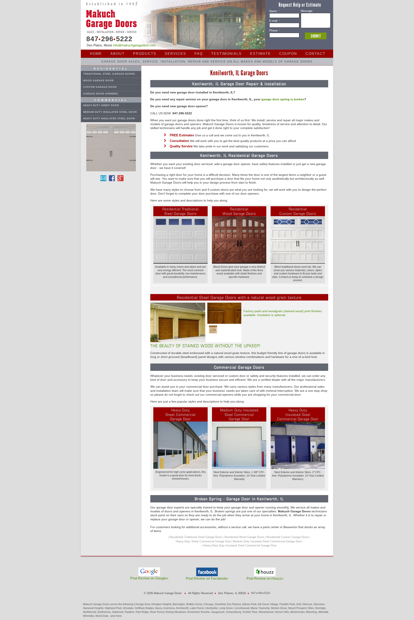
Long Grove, (226, 608)
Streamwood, (267, 612)
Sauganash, (218, 612)
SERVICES (175, 53)
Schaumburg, (234, 612)
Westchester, (298, 612)
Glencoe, (308, 604)
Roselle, (206, 612)
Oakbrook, (118, 612)
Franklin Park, (287, 604)
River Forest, (158, 612)
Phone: (274, 30)
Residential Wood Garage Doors (244, 537)
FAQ (198, 53)
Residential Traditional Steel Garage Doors (196, 537)
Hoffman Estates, (145, 608)
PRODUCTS (144, 53)
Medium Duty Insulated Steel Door (110, 112)
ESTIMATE (260, 53)
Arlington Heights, (162, 604)
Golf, (299, 604)
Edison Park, (250, 604)
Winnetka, (89, 615)
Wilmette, (323, 612)
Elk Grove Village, (268, 604)
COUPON (288, 53)
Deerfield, (221, 604)
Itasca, (159, 608)
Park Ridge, (143, 612)
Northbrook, (90, 612)
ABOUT (117, 53)
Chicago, (209, 604)
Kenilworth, (183, 608)
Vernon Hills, (282, 612)
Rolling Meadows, (176, 612)
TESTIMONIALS (226, 53)
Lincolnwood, (242, 608)
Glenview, (319, 604)
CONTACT (315, 53)
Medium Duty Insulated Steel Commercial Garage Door (267, 541)
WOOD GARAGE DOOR (98, 80)
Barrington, (179, 604)
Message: (307, 11)
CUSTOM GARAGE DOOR (100, 87)
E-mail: (274, 20)
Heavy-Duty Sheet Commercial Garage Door (203, 541)
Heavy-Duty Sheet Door (101, 105)
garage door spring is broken (282, 99)
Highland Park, (114, 608)
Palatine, (130, 612)
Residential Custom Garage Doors (287, 537)
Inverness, (169, 608)
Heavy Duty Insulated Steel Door (109, 118)
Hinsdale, (129, 608)
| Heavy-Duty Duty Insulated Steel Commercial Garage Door (239, 545)
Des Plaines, (234, 604)
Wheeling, (312, 612)
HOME (96, 53)
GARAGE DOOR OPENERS (100, 93)
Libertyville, (212, 608)
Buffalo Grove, (195, 604)
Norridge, (320, 608)
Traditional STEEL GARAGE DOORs (109, 73)
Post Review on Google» (149, 578)
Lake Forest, (197, 608)
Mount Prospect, (298, 608)
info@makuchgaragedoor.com (134, 45)
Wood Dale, (102, 615)
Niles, (311, 608)
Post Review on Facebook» (207, 578)
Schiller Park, (250, 612)
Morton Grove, (279, 608)
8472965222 (107, 39)
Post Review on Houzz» (264, 578)
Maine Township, (261, 608)
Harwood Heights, (94, 608)
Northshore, (104, 612)
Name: (274, 11)
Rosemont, (194, 612)
